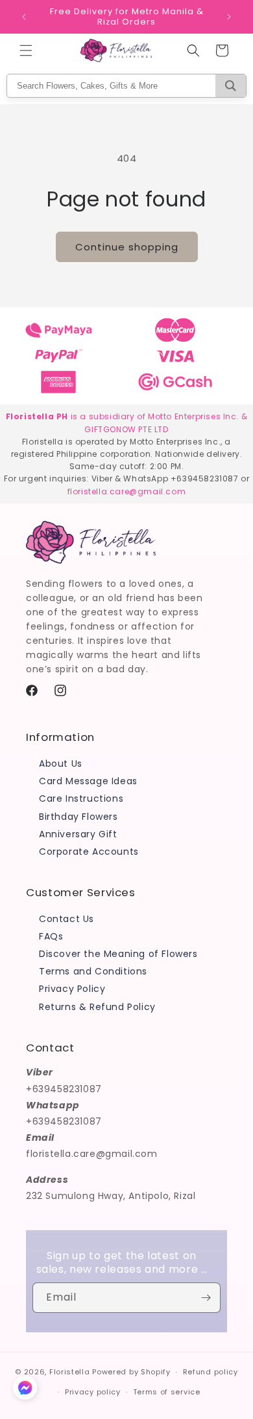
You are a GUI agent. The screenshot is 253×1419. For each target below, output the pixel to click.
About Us (60, 763)
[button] (26, 50)
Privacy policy (93, 1392)
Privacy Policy (72, 988)
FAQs (51, 936)
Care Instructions (81, 798)
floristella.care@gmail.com (126, 491)
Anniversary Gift (78, 834)
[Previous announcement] (24, 17)
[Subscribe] (205, 1297)
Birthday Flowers (78, 816)
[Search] (230, 85)
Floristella (69, 1372)
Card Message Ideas (88, 781)
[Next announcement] (229, 17)
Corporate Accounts (89, 851)
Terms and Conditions (93, 971)
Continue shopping (126, 247)
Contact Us (66, 918)
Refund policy (210, 1372)
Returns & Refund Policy (97, 1006)
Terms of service (166, 1392)
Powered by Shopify (131, 1372)
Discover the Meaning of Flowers (118, 953)
